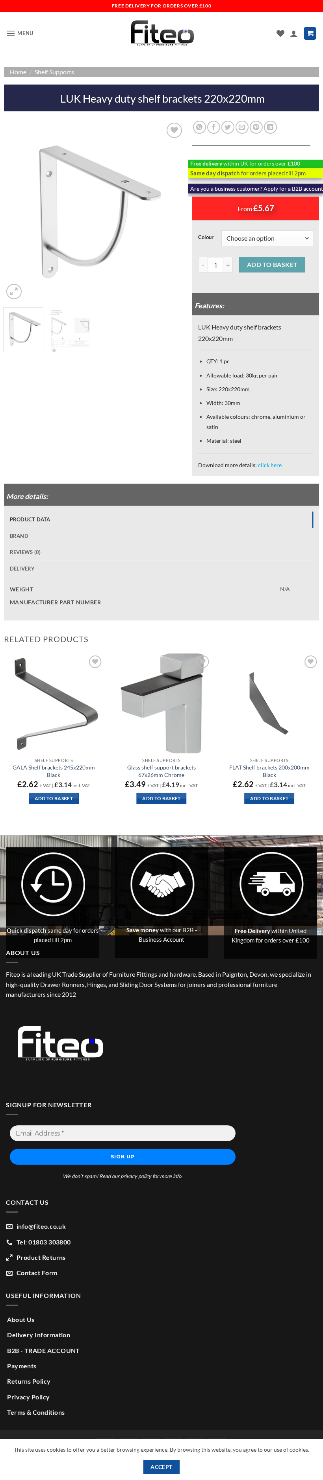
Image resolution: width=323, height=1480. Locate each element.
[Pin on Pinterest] (256, 127)
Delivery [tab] (22, 568)
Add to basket (272, 264)
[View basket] (310, 33)
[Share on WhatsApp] (199, 127)
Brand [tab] (19, 536)
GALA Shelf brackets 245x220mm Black (54, 771)
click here (270, 465)
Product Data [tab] (30, 519)
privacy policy (136, 1176)
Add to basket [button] (54, 798)
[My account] (294, 33)
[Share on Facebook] (213, 127)
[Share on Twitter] (227, 127)
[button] (19, 33)
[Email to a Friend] (242, 127)
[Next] (171, 211)
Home (18, 71)
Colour (205, 237)
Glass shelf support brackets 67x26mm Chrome (161, 771)
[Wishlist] (280, 33)
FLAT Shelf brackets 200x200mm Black (269, 771)
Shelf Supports (54, 71)
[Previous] (17, 211)
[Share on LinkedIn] (270, 127)
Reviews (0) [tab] (25, 552)
